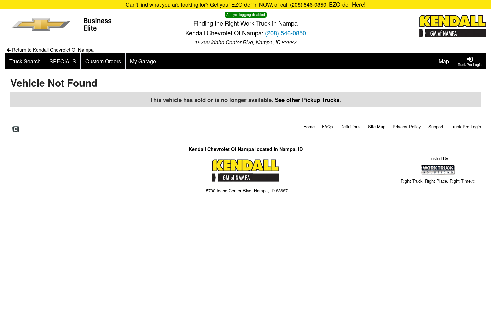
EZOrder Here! (347, 4)
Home (309, 126)
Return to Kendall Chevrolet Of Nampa (52, 49)
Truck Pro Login (466, 126)
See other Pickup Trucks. (308, 100)
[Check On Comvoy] (16, 129)
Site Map (376, 126)
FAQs (327, 126)
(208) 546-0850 (285, 32)
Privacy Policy (407, 126)
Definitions (350, 126)
